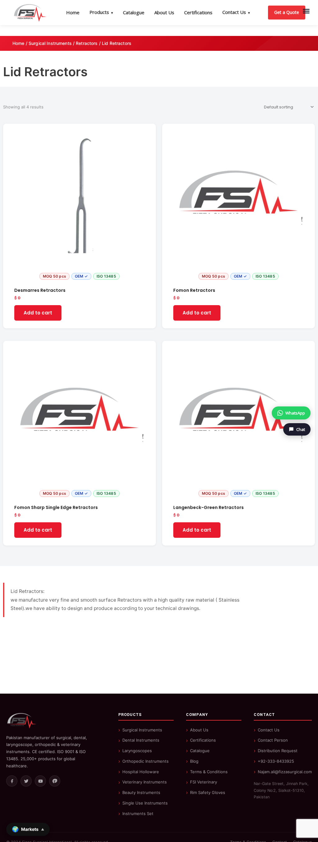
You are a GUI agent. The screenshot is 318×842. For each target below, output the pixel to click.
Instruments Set (137, 813)
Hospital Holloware (140, 771)
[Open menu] (306, 11)
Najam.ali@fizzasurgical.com (285, 771)
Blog (194, 761)
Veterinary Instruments (144, 781)
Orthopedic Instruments (145, 761)
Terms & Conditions (209, 771)
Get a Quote (286, 12)
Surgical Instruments (50, 43)
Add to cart (38, 312)
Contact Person (273, 740)
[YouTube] (40, 781)
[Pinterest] (54, 781)
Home (73, 12)
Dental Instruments (140, 740)
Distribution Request (278, 750)
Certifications (198, 12)
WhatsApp (295, 413)
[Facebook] (11, 781)
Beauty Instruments (141, 792)
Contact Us (236, 12)
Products (101, 12)
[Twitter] (26, 781)
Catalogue (133, 12)
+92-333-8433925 (276, 761)
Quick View (79, 277)
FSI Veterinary (203, 781)
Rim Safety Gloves (207, 792)
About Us (164, 12)
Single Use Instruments (145, 802)
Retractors (87, 43)
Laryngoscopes (137, 750)
